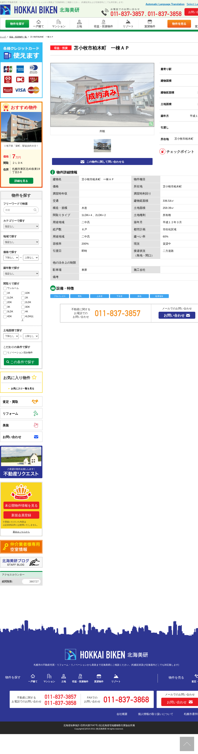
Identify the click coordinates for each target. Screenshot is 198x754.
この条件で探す (22, 362)
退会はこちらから (21, 532)
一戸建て (38, 26)
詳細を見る (21, 180)
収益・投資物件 (103, 26)
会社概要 (122, 714)
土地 (79, 26)
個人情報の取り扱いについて (155, 714)
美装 (6, 425)
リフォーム (10, 413)
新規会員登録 (21, 515)
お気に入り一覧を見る (22, 388)
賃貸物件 (149, 26)
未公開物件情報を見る (21, 505)
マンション (59, 26)
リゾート (128, 26)
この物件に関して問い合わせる (105, 161)
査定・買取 (10, 401)
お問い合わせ (174, 315)
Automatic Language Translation (165, 4)
